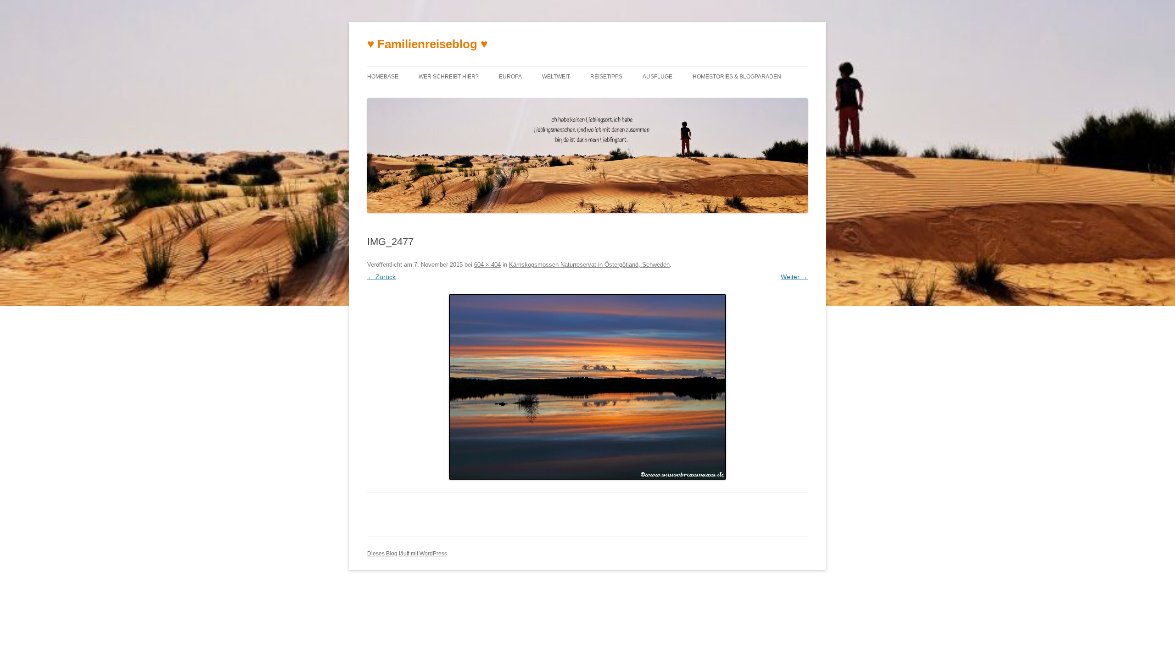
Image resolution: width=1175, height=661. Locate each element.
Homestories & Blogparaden (737, 76)
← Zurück (381, 276)
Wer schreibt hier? (449, 76)
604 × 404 (487, 264)
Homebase (382, 76)
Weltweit (556, 76)
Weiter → (794, 276)
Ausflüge (657, 76)
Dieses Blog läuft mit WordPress (407, 553)
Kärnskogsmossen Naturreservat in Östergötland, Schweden (589, 264)
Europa (510, 76)
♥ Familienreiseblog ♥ (427, 44)
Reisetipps (606, 76)
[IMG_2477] (587, 387)
